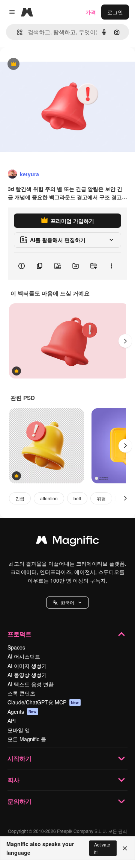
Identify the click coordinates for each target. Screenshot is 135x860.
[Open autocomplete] (16, 32)
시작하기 (20, 758)
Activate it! (102, 848)
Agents (22, 711)
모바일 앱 (19, 730)
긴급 (19, 498)
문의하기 (20, 801)
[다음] (125, 341)
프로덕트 (20, 634)
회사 (14, 779)
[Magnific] (67, 541)
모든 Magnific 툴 (27, 739)
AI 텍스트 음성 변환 (31, 684)
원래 (43, 64)
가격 (91, 12)
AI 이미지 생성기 (27, 665)
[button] (67, 603)
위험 (101, 498)
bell (77, 498)
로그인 (115, 12)
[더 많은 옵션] (111, 266)
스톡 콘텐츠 (21, 693)
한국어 (67, 602)
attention (49, 498)
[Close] (125, 848)
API (12, 720)
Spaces (16, 647)
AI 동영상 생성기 (27, 674)
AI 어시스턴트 (24, 656)
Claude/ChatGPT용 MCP (43, 702)
